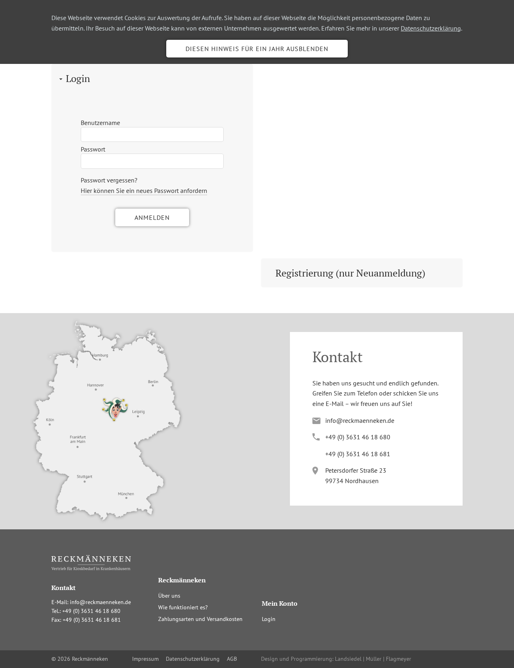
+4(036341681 (357, 454)
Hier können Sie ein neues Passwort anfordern (144, 190)
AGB (232, 658)
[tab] (152, 78)
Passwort (93, 149)
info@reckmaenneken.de (359, 420)
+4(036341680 (357, 437)
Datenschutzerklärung (431, 28)
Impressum (145, 658)
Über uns (169, 595)
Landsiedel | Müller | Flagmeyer (373, 658)
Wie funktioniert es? (183, 607)
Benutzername (100, 123)
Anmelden (152, 217)
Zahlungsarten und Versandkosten (200, 619)
